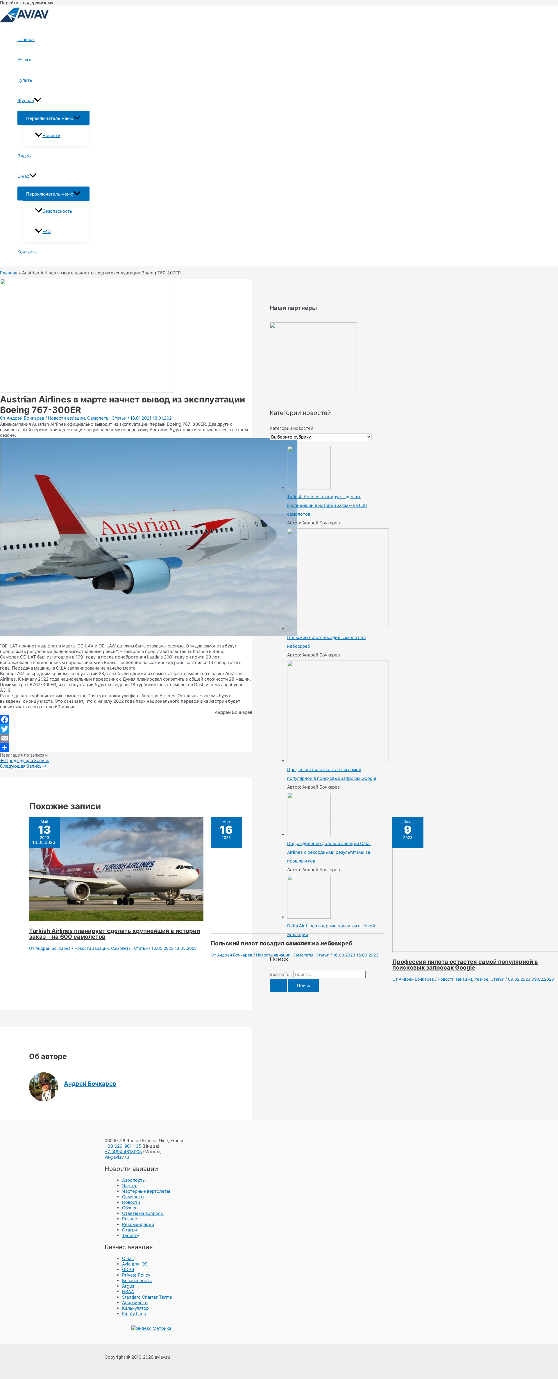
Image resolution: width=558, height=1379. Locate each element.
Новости (51, 135)
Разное (481, 979)
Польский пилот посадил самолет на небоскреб (281, 943)
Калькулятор (135, 1308)
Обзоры (130, 1208)
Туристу (130, 1235)
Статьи (119, 418)
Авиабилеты (135, 1302)
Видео (24, 156)
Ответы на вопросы (143, 1213)
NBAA (128, 1291)
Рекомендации (138, 1224)
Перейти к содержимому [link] (26, 3)
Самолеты (98, 418)
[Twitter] (126, 729)
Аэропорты (134, 1180)
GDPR (128, 1269)
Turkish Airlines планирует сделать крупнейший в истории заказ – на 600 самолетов (114, 933)
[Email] (126, 738)
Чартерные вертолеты (146, 1191)
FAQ (46, 231)
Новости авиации (66, 418)
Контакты (27, 252)
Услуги (24, 60)
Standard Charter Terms (147, 1297)
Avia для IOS (135, 1264)
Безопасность (57, 211)
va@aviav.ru (117, 1157)
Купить (24, 80)
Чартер (129, 1185)
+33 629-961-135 (123, 1146)
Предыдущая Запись (24, 760)
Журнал (25, 100)
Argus (128, 1286)
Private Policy (136, 1275)
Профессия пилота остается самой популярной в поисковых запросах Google (465, 964)
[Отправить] (126, 747)
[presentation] (38, 100)
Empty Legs (134, 1313)
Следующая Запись (23, 766)
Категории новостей (291, 428)
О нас (23, 176)
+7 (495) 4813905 (123, 1151)
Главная (26, 39)
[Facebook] (126, 719)
